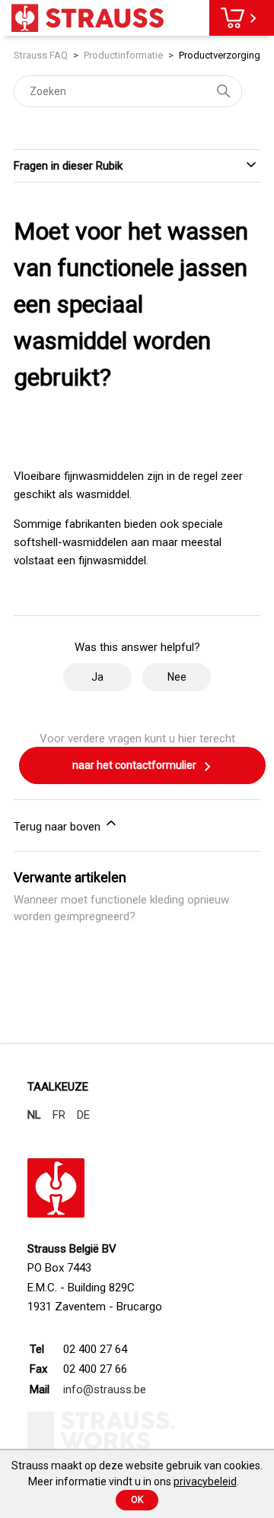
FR (59, 1115)
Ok (137, 1499)
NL (34, 1115)
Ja (97, 677)
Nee (176, 677)
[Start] (87, 18)
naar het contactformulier (135, 765)
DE (83, 1115)
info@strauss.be (104, 1389)
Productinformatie (123, 55)
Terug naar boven (59, 827)
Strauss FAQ (42, 55)
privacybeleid (205, 1481)
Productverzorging (219, 55)
